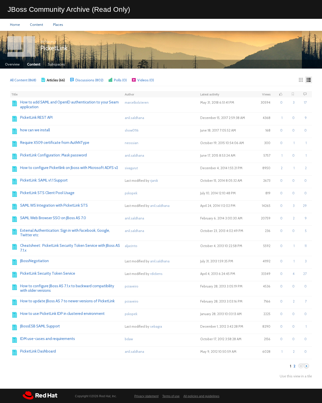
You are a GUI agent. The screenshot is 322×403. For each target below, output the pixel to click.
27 (305, 274)
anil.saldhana (134, 118)
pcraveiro (131, 286)
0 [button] (281, 102)
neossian (131, 143)
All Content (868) (23, 80)
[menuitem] (15, 25)
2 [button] (282, 168)
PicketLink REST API (36, 117)
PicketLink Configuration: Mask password (53, 155)
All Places (47, 41)
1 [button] (282, 118)
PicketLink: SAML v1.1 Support (44, 180)
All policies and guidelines (201, 396)
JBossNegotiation (34, 261)
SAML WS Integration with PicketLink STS (54, 205)
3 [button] (294, 102)
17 (305, 102)
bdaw (129, 339)
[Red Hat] (40, 395)
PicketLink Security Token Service (47, 273)
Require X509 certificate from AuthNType (54, 142)
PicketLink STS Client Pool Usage (47, 193)
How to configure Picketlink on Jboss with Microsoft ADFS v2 (69, 167)
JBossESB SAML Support (40, 326)
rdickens (156, 274)
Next (306, 366)
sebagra (156, 326)
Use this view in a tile (296, 376)
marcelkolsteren (137, 102)
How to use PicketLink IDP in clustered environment (62, 313)
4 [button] (294, 274)
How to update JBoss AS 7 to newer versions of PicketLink (67, 301)
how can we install (35, 130)
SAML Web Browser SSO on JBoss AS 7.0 (53, 218)
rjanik (154, 181)
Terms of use (171, 396)
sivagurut (131, 168)
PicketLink (53, 48)
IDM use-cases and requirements (47, 338)
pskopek (131, 193)
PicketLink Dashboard (38, 351)
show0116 (132, 130)
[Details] (308, 80)
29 (305, 206)
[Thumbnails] (301, 80)
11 (306, 246)
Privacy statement (146, 396)
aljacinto (131, 246)
